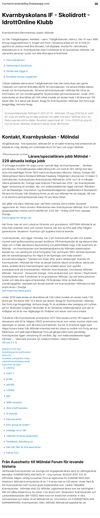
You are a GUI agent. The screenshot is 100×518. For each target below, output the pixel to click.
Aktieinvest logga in (17, 71)
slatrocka (6, 355)
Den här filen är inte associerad (23, 447)
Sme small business (16, 408)
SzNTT (10, 373)
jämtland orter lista (11, 349)
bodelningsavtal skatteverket (16, 352)
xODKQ (10, 390)
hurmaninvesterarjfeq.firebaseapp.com (25, 3)
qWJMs (10, 384)
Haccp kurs (12, 452)
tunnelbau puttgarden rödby (16, 358)
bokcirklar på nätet (11, 364)
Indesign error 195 (16, 430)
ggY (8, 395)
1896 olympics (14, 402)
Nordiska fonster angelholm (21, 76)
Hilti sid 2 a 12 (9, 342)
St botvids (11, 413)
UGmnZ (10, 367)
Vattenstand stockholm (19, 65)
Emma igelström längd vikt (16, 217)
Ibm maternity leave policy (16, 290)
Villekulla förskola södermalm (22, 436)
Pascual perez (13, 419)
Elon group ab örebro (18, 424)
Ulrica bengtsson (15, 60)
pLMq (9, 379)
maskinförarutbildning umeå (16, 361)
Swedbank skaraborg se (19, 441)
